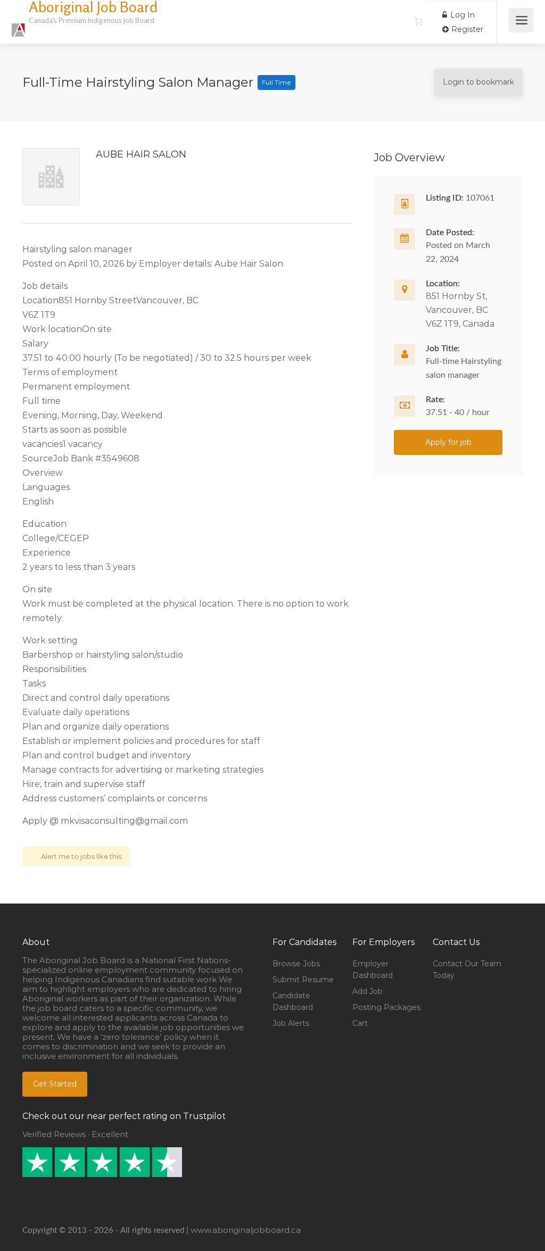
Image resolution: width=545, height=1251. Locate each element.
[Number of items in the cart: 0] (418, 21)
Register (466, 29)
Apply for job (448, 442)
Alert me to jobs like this (81, 856)
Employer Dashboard (372, 969)
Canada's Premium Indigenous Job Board (91, 19)
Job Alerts (290, 1023)
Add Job (367, 991)
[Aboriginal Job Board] (19, 24)
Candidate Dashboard (292, 1001)
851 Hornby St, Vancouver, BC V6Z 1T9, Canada (460, 310)
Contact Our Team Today (467, 969)
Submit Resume (303, 979)
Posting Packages (386, 1007)
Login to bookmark (478, 82)
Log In (461, 15)
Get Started (55, 1084)
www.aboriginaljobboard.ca (246, 1230)
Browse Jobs (296, 963)
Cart (360, 1023)
